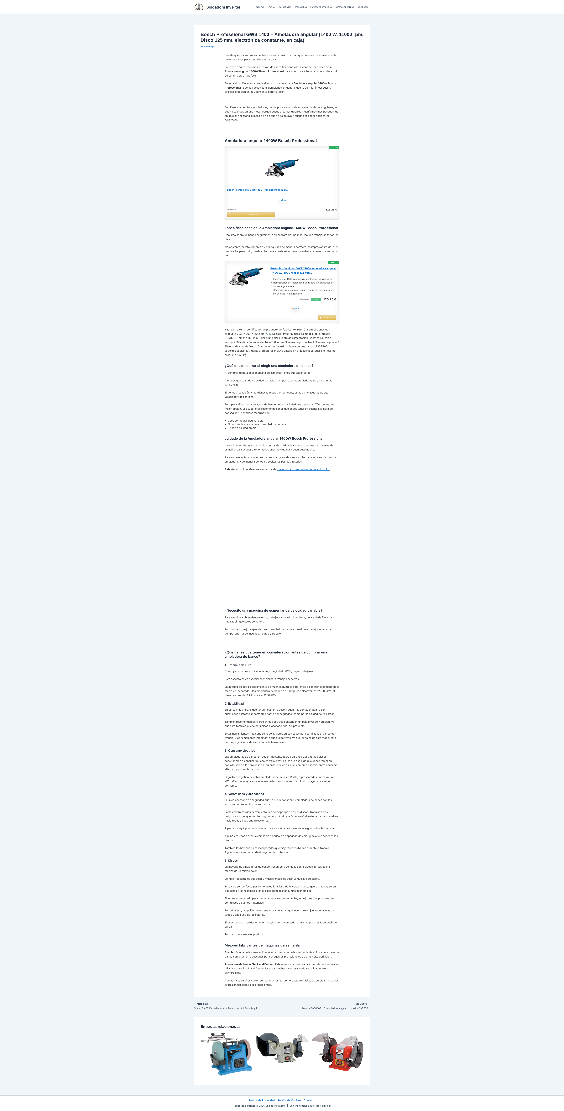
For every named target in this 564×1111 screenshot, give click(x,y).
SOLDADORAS (285, 7)
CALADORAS (362, 7)
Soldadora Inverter (223, 7)
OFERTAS (260, 7)
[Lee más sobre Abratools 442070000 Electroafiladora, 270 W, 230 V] (282, 1047)
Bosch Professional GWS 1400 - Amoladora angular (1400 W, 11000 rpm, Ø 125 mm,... (303, 270)
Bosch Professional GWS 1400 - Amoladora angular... (257, 189)
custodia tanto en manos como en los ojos (303, 469)
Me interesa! (252, 214)
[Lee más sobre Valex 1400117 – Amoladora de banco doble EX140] (338, 1051)
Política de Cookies (289, 1100)
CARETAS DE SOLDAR (344, 7)
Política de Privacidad (262, 1100)
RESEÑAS (271, 7)
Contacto (309, 1100)
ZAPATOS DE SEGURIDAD (321, 7)
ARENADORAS (301, 7)
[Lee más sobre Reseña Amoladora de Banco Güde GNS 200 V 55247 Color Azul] (226, 1053)
